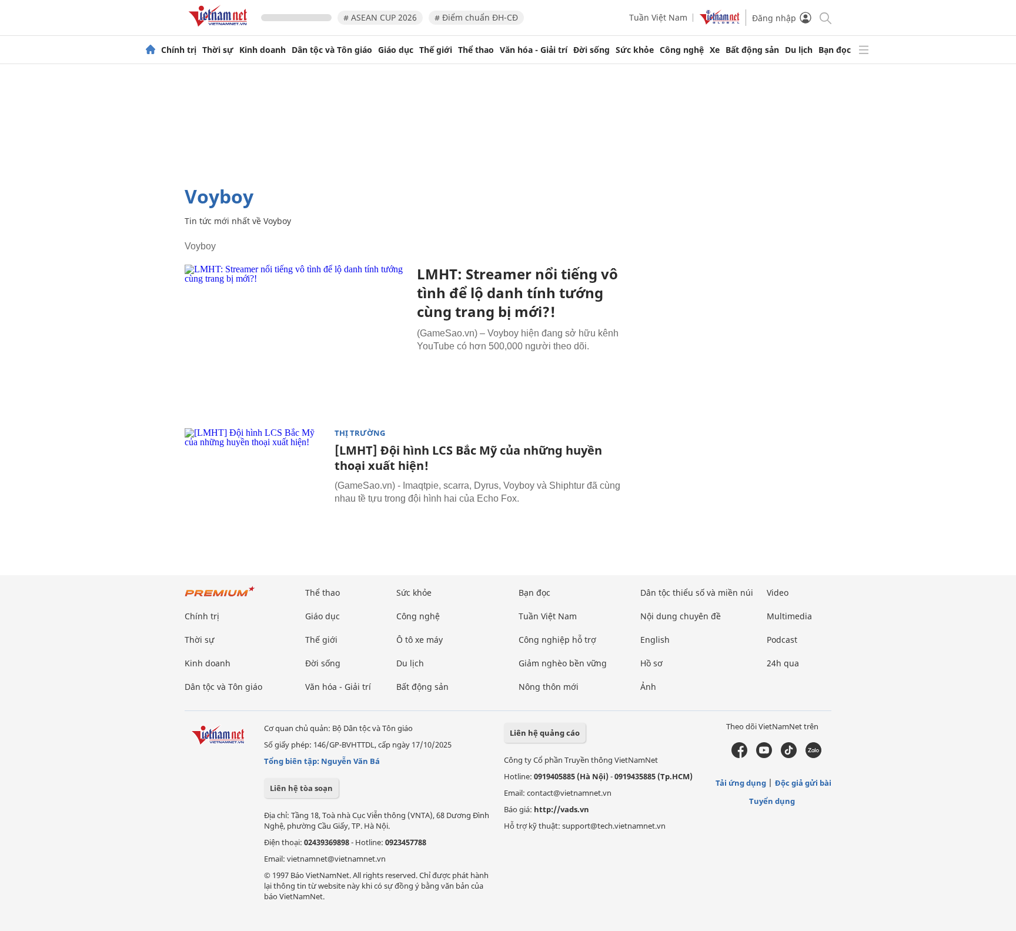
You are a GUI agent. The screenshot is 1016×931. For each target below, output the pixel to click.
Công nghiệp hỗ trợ (557, 639)
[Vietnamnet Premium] (220, 597)
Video (777, 592)
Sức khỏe (635, 50)
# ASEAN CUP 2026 (380, 17)
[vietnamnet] (220, 29)
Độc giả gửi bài (803, 782)
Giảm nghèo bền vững (563, 663)
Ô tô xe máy (419, 639)
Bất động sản (752, 50)
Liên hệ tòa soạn (301, 788)
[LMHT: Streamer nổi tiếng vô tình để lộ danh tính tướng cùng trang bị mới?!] (296, 339)
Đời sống (591, 50)
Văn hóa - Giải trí (533, 50)
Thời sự (217, 50)
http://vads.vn (561, 809)
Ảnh (648, 686)
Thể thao (476, 50)
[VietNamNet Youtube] (764, 755)
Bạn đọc (834, 50)
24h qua (783, 663)
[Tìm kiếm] (824, 17)
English (655, 639)
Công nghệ (682, 50)
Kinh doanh (262, 50)
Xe (715, 50)
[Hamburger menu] (864, 50)
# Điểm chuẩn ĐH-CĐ (476, 17)
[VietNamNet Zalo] (813, 755)
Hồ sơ (651, 663)
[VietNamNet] (150, 50)
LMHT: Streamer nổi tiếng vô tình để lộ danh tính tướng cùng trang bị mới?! (517, 292)
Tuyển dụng (772, 801)
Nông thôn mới (549, 686)
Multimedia (789, 616)
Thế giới (435, 50)
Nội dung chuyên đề (680, 616)
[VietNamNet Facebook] (739, 755)
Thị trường (360, 433)
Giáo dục (395, 50)
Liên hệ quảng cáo (545, 733)
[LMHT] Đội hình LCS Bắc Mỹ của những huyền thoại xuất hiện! (468, 457)
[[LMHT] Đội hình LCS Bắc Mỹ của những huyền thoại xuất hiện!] (255, 475)
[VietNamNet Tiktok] (789, 755)
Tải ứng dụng (741, 782)
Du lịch (799, 50)
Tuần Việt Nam (658, 17)
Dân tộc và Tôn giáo (332, 50)
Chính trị (178, 50)
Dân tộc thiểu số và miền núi (696, 592)
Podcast (782, 639)
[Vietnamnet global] (719, 21)
